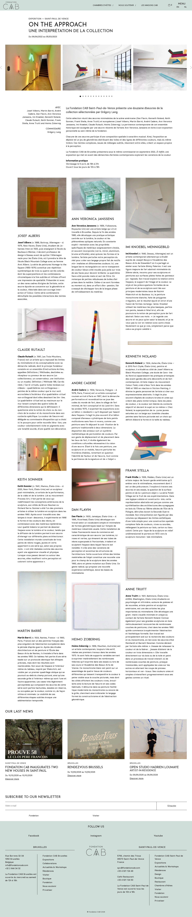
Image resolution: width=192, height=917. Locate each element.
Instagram (96, 835)
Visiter (96, 815)
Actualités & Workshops (54, 867)
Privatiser (47, 890)
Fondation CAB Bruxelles (55, 855)
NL (185, 7)
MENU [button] (181, 3)
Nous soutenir (126, 5)
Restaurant (160, 881)
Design (158, 874)
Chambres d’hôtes (102, 5)
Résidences (48, 871)
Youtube (158, 835)
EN (178, 7)
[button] (97, 67)
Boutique (47, 878)
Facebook (33, 835)
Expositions (48, 859)
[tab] (80, 96)
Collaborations (50, 863)
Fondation (34, 815)
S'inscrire (171, 806)
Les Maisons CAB (149, 5)
